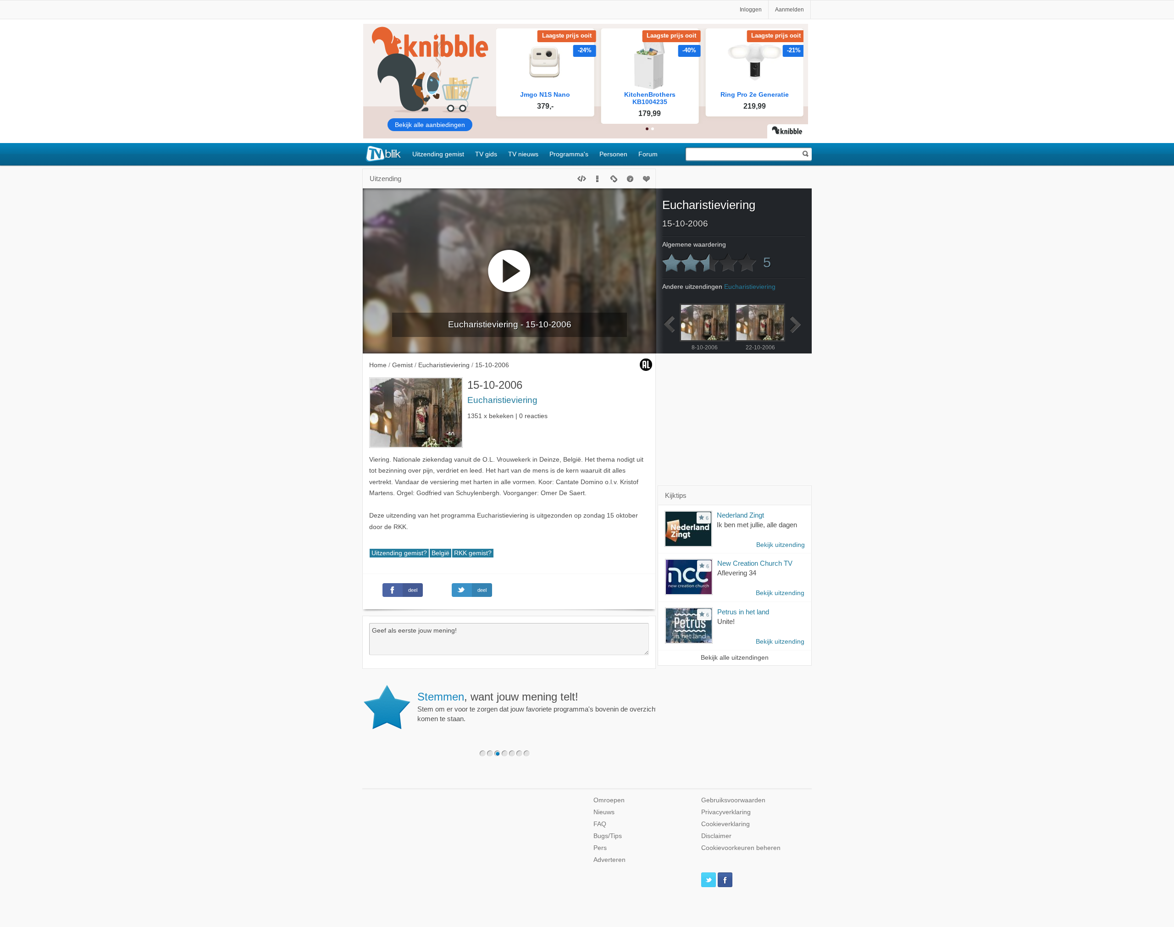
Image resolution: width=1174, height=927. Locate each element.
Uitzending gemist (438, 154)
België (440, 553)
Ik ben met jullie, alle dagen (757, 525)
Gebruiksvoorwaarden (733, 800)
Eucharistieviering (502, 400)
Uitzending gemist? (399, 553)
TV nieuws (523, 154)
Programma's (568, 154)
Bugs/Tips (607, 836)
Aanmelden (789, 9)
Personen (613, 154)
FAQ (599, 824)
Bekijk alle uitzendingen (735, 657)
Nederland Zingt (740, 515)
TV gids (486, 154)
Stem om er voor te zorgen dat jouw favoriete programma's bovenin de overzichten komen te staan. (541, 706)
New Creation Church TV (754, 563)
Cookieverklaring (725, 824)
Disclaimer (716, 836)
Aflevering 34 (736, 573)
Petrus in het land (743, 612)
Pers (600, 847)
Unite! (726, 621)
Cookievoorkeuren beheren (741, 847)
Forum (648, 154)
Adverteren (609, 859)
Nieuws (604, 812)
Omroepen (609, 800)
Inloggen (751, 9)
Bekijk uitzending (780, 544)
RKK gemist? (473, 553)
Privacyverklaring (726, 812)
